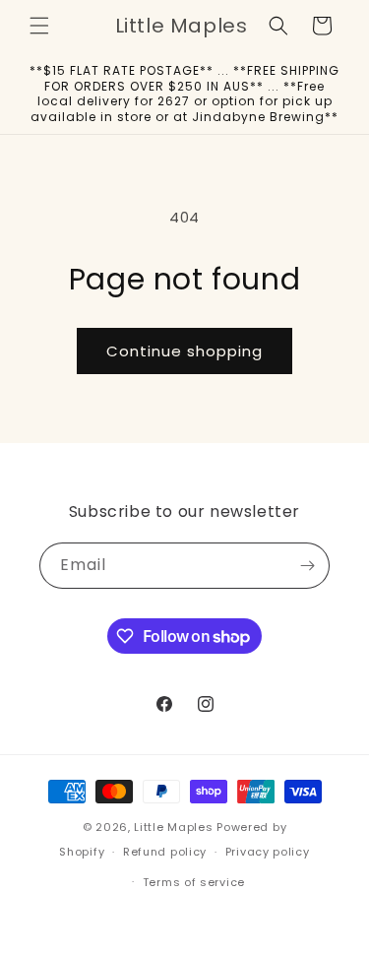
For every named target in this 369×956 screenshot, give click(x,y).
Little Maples (173, 827)
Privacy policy (267, 852)
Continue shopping (184, 351)
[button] (39, 25)
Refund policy (165, 852)
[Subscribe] (307, 565)
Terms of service (194, 882)
